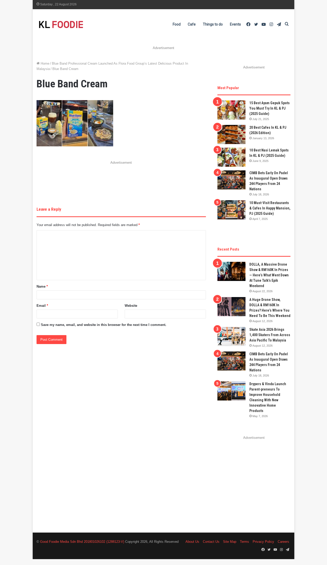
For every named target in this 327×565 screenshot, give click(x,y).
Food (177, 24)
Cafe (192, 24)
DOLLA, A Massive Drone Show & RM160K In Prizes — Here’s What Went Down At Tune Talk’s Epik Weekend (269, 275)
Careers (283, 542)
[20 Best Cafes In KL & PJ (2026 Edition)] (231, 134)
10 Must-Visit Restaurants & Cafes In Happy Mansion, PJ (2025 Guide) (269, 208)
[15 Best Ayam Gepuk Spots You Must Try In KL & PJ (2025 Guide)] (231, 110)
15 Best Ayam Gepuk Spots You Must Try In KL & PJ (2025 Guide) (269, 108)
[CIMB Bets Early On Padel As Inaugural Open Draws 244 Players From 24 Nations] (231, 180)
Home (44, 63)
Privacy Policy (263, 542)
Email (42, 306)
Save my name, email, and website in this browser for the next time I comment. (103, 325)
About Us (192, 542)
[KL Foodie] (81, 24)
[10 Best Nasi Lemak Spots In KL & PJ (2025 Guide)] (231, 157)
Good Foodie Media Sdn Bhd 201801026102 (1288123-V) (82, 542)
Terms (244, 542)
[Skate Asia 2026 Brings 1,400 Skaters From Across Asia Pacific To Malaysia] (231, 336)
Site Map (229, 542)
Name (42, 286)
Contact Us (211, 542)
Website (131, 306)
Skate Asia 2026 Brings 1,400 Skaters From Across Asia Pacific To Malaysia (269, 334)
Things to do (213, 24)
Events (235, 24)
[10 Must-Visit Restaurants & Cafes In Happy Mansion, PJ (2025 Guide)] (231, 209)
